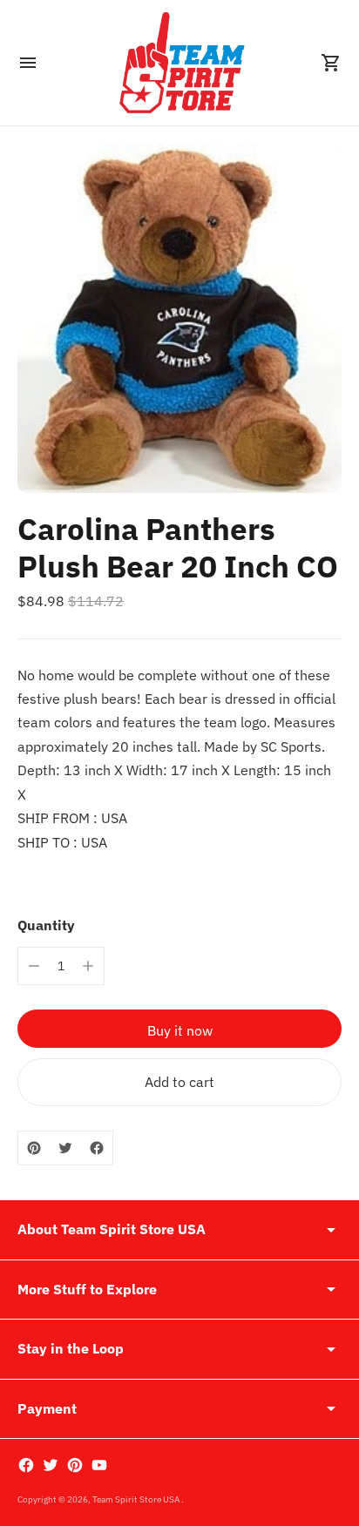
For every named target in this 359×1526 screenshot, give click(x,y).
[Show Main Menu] (28, 63)
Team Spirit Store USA (136, 1499)
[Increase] (88, 966)
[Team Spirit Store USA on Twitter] (50, 1465)
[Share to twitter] (65, 1148)
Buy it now (180, 1030)
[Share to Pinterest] (34, 1148)
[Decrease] (34, 966)
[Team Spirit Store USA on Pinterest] (75, 1465)
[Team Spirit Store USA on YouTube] (99, 1465)
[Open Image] (179, 318)
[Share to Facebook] (96, 1148)
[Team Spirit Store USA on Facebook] (26, 1465)
